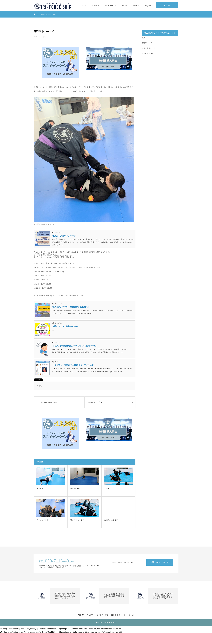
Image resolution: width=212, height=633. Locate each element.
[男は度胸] (50, 476)
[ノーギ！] (118, 476)
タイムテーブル (110, 5)
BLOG (124, 5)
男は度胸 (39, 488)
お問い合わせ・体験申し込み (65, 326)
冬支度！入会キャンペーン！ (65, 236)
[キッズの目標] (84, 476)
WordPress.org (147, 53)
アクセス (135, 5)
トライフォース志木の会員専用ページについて (73, 365)
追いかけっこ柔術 (77, 520)
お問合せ (167, 5)
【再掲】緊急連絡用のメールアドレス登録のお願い (75, 346)
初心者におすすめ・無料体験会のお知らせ (71, 307)
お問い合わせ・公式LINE (160, 562)
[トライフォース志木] (54, 5)
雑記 (44, 37)
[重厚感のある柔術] (118, 508)
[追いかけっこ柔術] (84, 508)
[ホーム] (34, 14)
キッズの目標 (75, 488)
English (148, 5)
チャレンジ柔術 (42, 520)
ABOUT (83, 5)
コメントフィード (148, 48)
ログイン (145, 38)
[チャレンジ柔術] (50, 508)
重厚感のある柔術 (111, 520)
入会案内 (95, 5)
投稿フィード (147, 43)
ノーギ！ (107, 488)
